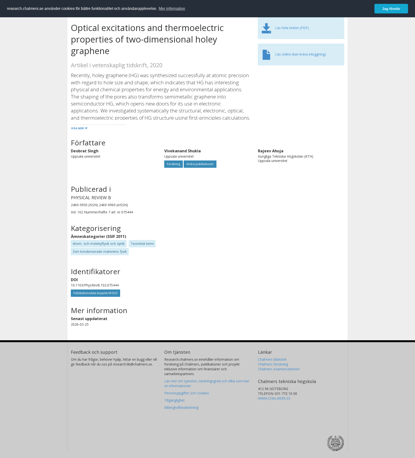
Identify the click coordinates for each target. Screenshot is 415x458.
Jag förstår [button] (391, 9)
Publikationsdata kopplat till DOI (95, 293)
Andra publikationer (200, 164)
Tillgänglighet (174, 400)
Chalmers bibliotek (272, 359)
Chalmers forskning (273, 364)
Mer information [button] (172, 8)
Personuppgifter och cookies (186, 393)
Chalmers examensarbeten (279, 369)
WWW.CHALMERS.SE (274, 398)
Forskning (173, 164)
